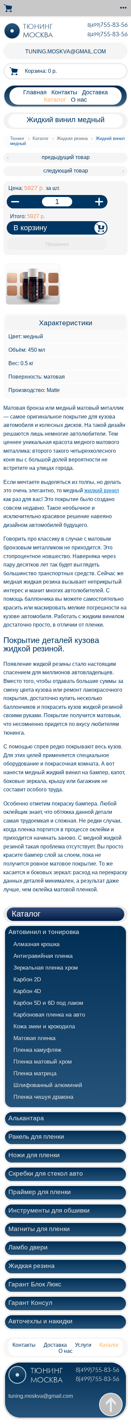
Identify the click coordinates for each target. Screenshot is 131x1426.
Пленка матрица (34, 1073)
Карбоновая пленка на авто (49, 1015)
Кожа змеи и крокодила (44, 1026)
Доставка (95, 92)
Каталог (55, 99)
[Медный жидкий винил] (32, 307)
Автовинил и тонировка (43, 931)
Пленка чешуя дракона (43, 1097)
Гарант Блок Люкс (34, 1284)
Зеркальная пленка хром (45, 968)
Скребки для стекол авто (45, 1173)
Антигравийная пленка (43, 956)
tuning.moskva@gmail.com (40, 1396)
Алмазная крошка (36, 944)
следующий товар (65, 171)
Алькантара (26, 1118)
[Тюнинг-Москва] (28, 31)
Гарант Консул (30, 1302)
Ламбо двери (28, 1247)
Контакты (64, 92)
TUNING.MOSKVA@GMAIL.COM (65, 51)
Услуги (83, 1345)
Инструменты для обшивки (49, 1210)
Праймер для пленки (39, 1191)
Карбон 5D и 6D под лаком (48, 1003)
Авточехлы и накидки (40, 1321)
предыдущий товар (66, 157)
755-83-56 (107, 25)
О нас (79, 99)
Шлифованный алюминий (47, 1085)
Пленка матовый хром (42, 1062)
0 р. (41, 71)
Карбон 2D (27, 979)
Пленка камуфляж (37, 1050)
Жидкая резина (31, 1265)
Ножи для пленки (34, 1155)
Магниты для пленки (39, 1228)
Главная (35, 92)
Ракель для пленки (36, 1136)
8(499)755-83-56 (97, 1370)
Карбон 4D (27, 991)
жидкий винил (101, 490)
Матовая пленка (34, 1038)
